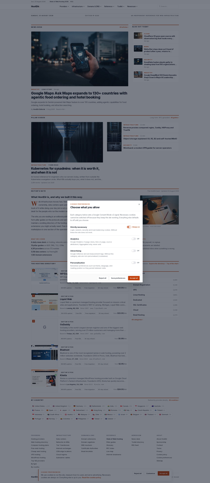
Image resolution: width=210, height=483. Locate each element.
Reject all (102, 278)
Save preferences (118, 278)
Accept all (134, 278)
